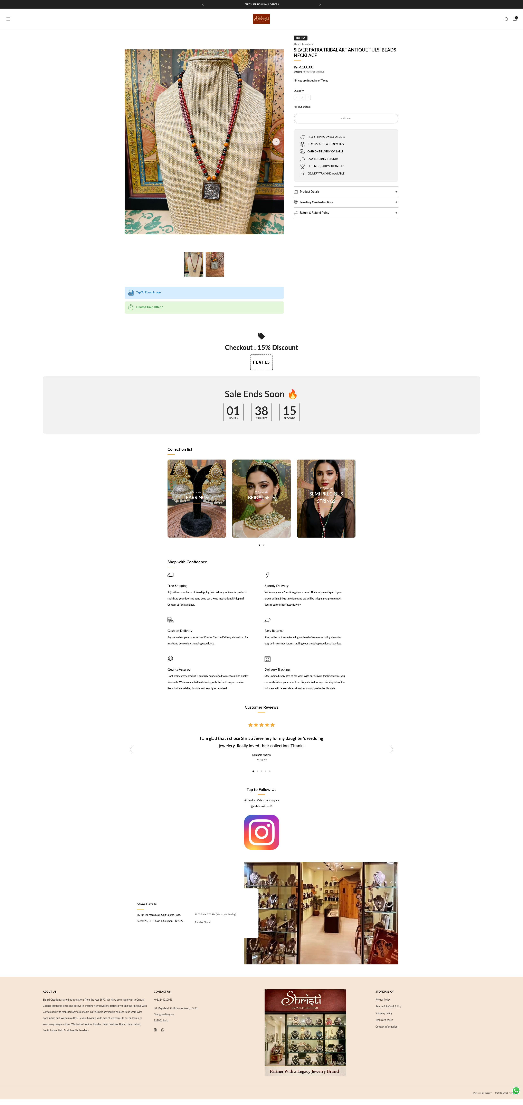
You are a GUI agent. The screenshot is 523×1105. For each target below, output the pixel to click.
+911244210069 (163, 999)
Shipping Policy (383, 1013)
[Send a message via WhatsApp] (516, 1090)
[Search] (506, 19)
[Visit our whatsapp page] (163, 1030)
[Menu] (8, 19)
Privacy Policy (382, 999)
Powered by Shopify (482, 1093)
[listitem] (261, 4)
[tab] (259, 545)
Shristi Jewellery (303, 44)
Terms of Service (384, 1019)
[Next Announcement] (320, 4)
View (197, 515)
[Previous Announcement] (203, 4)
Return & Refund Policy (388, 1006)
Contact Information (386, 1026)
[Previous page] (167, 503)
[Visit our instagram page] (155, 1030)
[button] (253, 771)
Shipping (298, 71)
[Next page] (355, 503)
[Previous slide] (131, 749)
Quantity (299, 90)
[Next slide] (276, 142)
